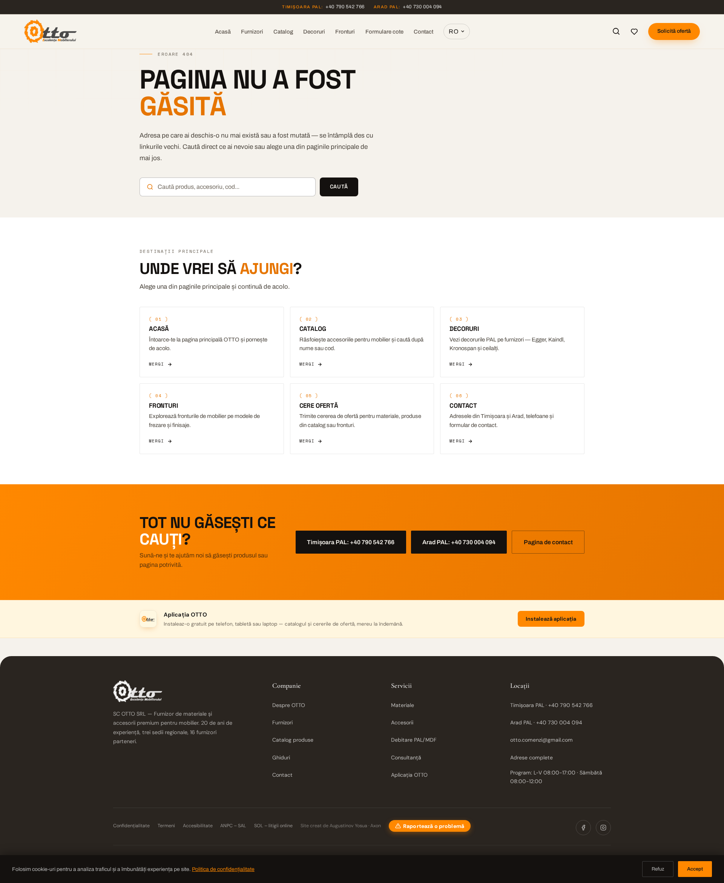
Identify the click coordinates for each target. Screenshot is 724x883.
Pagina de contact (548, 542)
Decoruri (314, 32)
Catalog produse (292, 739)
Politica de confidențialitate (223, 869)
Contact (423, 32)
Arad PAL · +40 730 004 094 (546, 722)
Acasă (223, 32)
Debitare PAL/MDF (414, 739)
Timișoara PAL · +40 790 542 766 (551, 705)
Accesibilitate (198, 826)
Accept (695, 869)
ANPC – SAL (233, 826)
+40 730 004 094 (408, 6)
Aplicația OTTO (409, 774)
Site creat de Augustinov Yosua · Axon (341, 826)
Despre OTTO (288, 705)
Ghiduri (281, 757)
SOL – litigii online (273, 826)
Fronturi (345, 32)
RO (454, 31)
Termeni (166, 826)
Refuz (658, 869)
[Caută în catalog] (616, 31)
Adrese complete (531, 757)
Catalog (283, 32)
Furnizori (252, 32)
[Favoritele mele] (634, 31)
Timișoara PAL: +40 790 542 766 (350, 542)
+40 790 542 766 (323, 6)
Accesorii (402, 722)
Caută (339, 186)
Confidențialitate (131, 826)
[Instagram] (603, 827)
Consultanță (406, 757)
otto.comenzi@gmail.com (541, 739)
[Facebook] (583, 827)
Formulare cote (384, 32)
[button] (430, 826)
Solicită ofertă (674, 31)
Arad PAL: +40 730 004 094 (458, 542)
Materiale (402, 705)
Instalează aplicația (551, 618)
